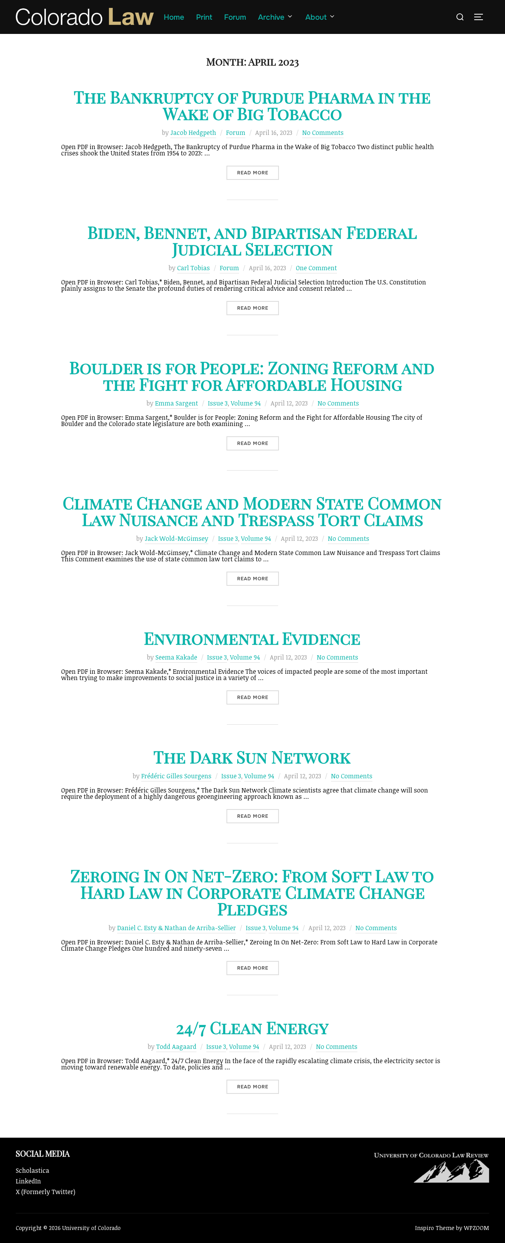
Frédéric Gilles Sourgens (176, 776)
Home (174, 17)
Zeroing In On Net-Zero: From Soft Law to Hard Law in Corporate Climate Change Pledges (252, 892)
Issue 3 (218, 403)
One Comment (316, 268)
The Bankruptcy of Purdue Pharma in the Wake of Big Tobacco (252, 105)
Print (204, 17)
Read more (258, 172)
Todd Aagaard (176, 1046)
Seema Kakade (176, 657)
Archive (271, 17)
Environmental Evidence (252, 638)
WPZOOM (476, 1228)
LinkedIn (28, 1181)
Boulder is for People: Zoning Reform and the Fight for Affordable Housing (252, 375)
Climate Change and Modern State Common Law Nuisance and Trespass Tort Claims (252, 511)
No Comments (323, 132)
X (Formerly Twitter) (45, 1191)
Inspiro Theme (434, 1228)
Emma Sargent (176, 403)
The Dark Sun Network (252, 757)
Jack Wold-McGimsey (176, 538)
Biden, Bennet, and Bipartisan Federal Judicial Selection (252, 240)
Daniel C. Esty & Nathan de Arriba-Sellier (176, 927)
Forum (235, 17)
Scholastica (32, 1170)
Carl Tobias (193, 268)
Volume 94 (246, 403)
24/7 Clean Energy (252, 1027)
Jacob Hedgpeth (193, 132)
